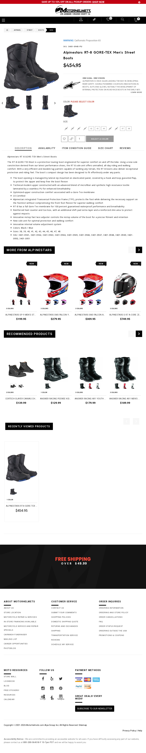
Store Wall (10, 677)
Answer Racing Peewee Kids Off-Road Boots (56, 399)
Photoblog (10, 648)
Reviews (55, 640)
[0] (108, 20)
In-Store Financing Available (20, 622)
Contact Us (57, 608)
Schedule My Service (62, 644)
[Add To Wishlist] (64, 139)
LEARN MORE (136, 92)
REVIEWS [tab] (125, 148)
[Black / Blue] (70, 111)
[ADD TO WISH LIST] (7, 445)
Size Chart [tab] (105, 148)
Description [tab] (23, 148)
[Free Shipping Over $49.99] (73, 561)
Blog (6, 686)
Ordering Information (111, 608)
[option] (21, 295)
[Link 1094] (43, 688)
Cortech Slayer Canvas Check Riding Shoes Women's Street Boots (21, 399)
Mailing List (10, 639)
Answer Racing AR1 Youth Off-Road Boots (90, 399)
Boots (41, 30)
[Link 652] (6, 30)
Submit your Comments (64, 612)
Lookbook (9, 681)
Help (140, 730)
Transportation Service (64, 635)
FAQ (101, 622)
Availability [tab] (46, 148)
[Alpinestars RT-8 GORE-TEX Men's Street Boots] (21, 467)
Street (30, 30)
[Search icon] (120, 19)
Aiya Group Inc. (51, 725)
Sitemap (83, 725)
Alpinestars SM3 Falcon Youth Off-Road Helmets (56, 315)
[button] (136, 21)
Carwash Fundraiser (15, 635)
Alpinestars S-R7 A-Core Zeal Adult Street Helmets (125, 315)
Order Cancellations (110, 617)
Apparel (17, 30)
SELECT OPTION (29, 326)
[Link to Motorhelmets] (73, 10)
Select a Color (99, 139)
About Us (9, 608)
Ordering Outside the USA (113, 631)
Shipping (55, 631)
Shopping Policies (61, 617)
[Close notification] (139, 2)
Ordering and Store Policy (113, 612)
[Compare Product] (12, 445)
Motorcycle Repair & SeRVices (20, 617)
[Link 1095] (52, 688)
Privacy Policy (129, 730)
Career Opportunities (16, 644)
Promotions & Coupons (111, 635)
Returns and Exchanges (64, 626)
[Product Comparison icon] (94, 20)
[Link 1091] (43, 678)
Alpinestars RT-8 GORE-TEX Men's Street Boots (21, 506)
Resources (9, 695)
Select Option (25, 517)
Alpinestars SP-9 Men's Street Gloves (21, 315)
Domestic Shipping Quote (64, 622)
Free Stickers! (11, 690)
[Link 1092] (52, 678)
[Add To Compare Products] (71, 139)
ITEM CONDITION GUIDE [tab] (77, 148)
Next (54, 102)
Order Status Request (111, 626)
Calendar (9, 699)
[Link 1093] (61, 678)
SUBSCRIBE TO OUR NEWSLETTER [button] (94, 708)
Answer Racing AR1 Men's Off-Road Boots (125, 399)
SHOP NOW (98, 2)
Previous (3, 102)
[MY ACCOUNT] (81, 19)
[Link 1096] (61, 688)
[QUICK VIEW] (18, 445)
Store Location (12, 612)
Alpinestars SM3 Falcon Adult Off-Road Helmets (90, 315)
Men (51, 30)
